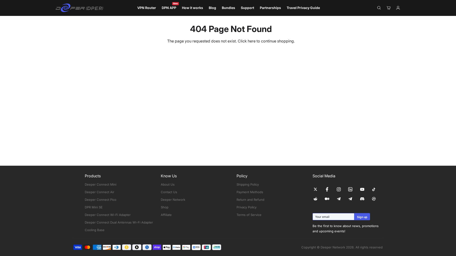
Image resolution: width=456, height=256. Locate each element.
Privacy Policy (246, 207)
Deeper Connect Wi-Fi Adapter (108, 215)
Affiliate (166, 215)
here (252, 41)
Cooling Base (94, 230)
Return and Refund (250, 199)
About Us (168, 184)
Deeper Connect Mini (100, 184)
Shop (164, 207)
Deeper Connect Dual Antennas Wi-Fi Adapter (119, 222)
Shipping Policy (248, 184)
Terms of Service (249, 215)
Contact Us (169, 192)
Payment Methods (250, 192)
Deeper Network (173, 199)
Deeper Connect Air (99, 192)
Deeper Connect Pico (100, 199)
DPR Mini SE (94, 207)
